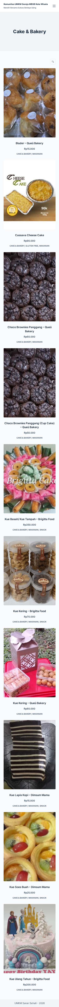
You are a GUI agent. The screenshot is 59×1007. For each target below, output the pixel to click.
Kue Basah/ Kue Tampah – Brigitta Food (29, 519)
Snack (43, 530)
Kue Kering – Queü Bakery (29, 703)
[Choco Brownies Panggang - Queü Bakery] (30, 286)
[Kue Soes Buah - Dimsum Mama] (30, 846)
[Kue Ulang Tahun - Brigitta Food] (30, 938)
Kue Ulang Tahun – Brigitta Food (29, 979)
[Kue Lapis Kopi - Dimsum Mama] (30, 754)
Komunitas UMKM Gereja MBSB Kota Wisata (26, 4)
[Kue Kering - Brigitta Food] (30, 570)
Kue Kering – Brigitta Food (29, 611)
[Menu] (54, 6)
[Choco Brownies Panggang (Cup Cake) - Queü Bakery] (30, 382)
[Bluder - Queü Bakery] (30, 102)
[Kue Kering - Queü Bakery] (30, 662)
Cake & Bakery (24, 154)
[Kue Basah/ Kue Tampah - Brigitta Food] (30, 478)
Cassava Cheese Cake (29, 235)
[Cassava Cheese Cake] (30, 194)
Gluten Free (31, 246)
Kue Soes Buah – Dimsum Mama (29, 887)
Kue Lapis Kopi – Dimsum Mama (29, 795)
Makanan (37, 154)
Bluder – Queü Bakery (29, 143)
